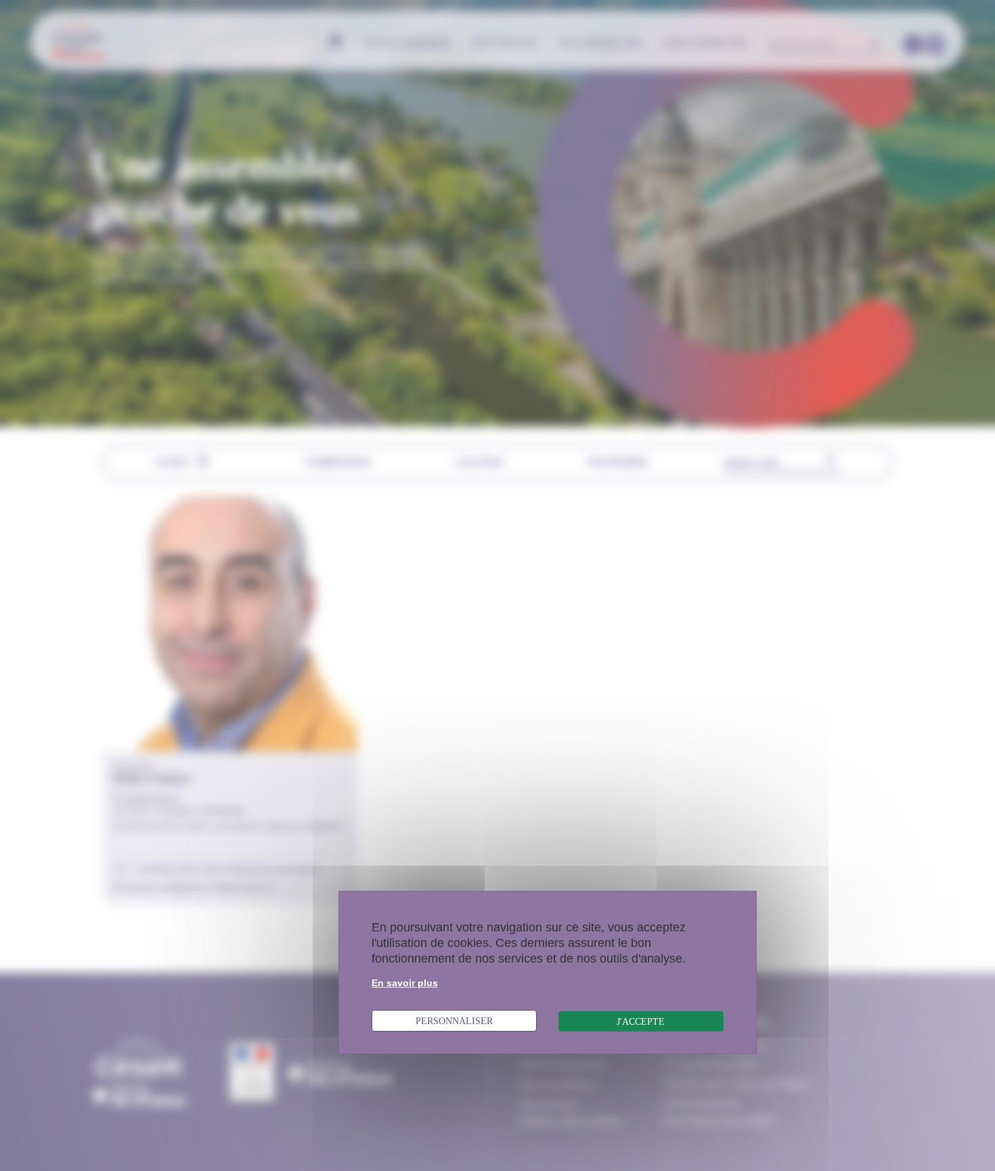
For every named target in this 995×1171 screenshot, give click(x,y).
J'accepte (641, 1021)
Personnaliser (454, 1020)
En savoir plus (405, 982)
